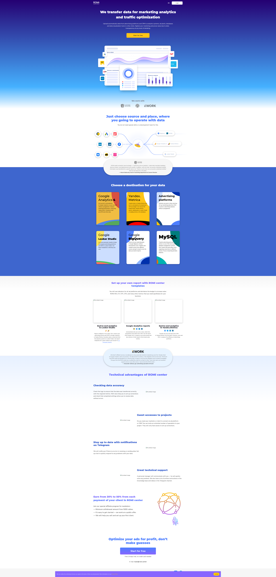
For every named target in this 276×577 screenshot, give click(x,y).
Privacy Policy (115, 574)
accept (216, 574)
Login (177, 3)
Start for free (138, 35)
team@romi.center (140, 562)
